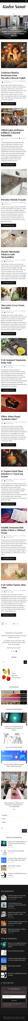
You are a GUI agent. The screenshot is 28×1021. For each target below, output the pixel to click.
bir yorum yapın (7, 82)
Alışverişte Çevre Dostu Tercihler (12, 306)
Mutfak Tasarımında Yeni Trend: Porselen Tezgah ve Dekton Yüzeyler (14, 33)
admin (7, 138)
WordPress (22, 1018)
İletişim (4, 822)
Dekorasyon (14, 29)
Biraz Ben (8, 81)
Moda (8, 413)
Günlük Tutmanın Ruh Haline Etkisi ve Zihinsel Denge (13, 530)
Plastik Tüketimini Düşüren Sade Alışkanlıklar (10, 254)
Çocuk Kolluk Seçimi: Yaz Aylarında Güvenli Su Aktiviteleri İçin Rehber (17, 905)
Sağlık (3, 127)
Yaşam (16, 70)
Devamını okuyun (8, 104)
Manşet (3, 70)
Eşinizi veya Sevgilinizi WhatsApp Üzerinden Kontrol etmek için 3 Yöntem (14, 728)
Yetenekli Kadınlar (14, 801)
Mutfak (3, 197)
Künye (3, 818)
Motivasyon (9, 70)
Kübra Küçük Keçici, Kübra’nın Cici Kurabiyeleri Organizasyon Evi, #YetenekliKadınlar (14, 804)
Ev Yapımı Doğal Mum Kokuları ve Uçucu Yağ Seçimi (12, 474)
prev (2, 787)
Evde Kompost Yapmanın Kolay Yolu (13, 361)
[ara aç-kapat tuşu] (26, 1)
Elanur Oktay (9, 260)
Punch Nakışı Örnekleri (14, 866)
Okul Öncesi (14, 745)
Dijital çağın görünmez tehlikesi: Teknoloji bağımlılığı (12, 132)
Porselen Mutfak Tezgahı (13, 199)
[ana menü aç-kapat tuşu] (14, 14)
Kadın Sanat (14, 6)
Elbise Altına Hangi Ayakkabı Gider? (10, 417)
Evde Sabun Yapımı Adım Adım (13, 586)
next (25, 787)
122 (14, 624)
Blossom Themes (12, 1018)
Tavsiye (8, 197)
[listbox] (14, 27)
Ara (2, 828)
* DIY (2, 468)
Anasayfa (4, 815)
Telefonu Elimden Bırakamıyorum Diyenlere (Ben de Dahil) (13, 75)
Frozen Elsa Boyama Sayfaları (14, 747)
